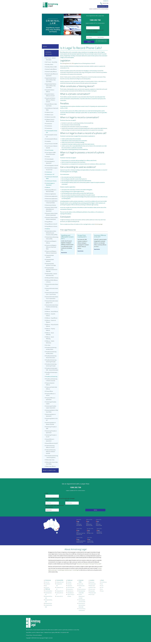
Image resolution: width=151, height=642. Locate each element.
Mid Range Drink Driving (48, 603)
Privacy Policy (29, 635)
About (102, 580)
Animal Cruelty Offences (51, 69)
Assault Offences (47, 583)
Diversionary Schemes (51, 205)
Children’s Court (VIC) (50, 117)
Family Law (70, 580)
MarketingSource (49, 507)
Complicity (48, 141)
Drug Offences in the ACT (51, 224)
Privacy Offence (49, 391)
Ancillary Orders (49, 64)
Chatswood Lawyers (93, 583)
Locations (92, 580)
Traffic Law (47, 589)
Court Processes (49, 150)
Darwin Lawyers (92, 594)
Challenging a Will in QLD (59, 582)
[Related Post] (67, 244)
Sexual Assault (47, 587)
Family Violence (70, 585)
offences (48, 309)
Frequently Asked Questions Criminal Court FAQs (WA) (51, 269)
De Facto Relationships (71, 587)
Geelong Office (99, 528)
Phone (100, 34)
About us (62, 11)
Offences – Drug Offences (52, 318)
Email (46, 493)
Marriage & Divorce (70, 589)
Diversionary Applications (51, 196)
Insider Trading (81, 583)
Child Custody (69, 583)
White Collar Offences (51, 466)
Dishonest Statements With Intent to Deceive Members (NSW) (82, 605)
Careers (83, 11)
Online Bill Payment (104, 582)
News (102, 589)
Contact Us (105, 1)
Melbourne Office (89, 519)
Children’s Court (49, 112)
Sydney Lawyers (92, 582)
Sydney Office (78, 519)
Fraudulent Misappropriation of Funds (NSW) (81, 596)
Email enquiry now (102, 40)
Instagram (88, 25)
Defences (48, 187)
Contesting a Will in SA (59, 596)
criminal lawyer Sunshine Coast (64, 570)
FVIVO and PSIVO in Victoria (52, 277)
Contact (77, 11)
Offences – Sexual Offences (52, 311)
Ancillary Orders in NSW (51, 66)
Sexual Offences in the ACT (52, 443)
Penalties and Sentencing (51, 376)
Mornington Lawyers (93, 592)
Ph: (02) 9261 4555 (65, 632)
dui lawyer (92, 563)
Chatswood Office (79, 537)
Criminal (48, 156)
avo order (98, 563)
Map (78, 521)
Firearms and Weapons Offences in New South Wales (51, 247)
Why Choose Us (69, 11)
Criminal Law (49, 172)
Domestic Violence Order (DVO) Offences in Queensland (51, 209)
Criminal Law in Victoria (51, 181)
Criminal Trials (47, 582)
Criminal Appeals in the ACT (52, 165)
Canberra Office (79, 528)
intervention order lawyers (82, 563)
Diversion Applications (51, 194)
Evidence (48, 228)
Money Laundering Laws (82, 589)
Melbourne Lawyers (92, 587)
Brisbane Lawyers (92, 585)
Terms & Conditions (37, 635)
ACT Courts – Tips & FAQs (51, 62)
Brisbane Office (98, 519)
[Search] (87, 11)
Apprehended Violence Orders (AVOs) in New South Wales (51, 79)
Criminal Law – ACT (50, 174)
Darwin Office (89, 537)
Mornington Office (90, 528)
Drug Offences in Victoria (51, 226)
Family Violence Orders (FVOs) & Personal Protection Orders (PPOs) (51, 232)
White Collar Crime (50, 460)
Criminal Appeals (49, 159)
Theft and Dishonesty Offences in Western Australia (51, 451)
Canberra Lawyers (92, 589)
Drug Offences (49, 221)
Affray (46, 585)
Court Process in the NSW (51, 143)
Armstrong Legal (47, 11)
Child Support (69, 582)
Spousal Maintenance (71, 592)
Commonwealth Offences (51, 139)
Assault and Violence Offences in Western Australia (50, 100)
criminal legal (76, 570)
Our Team (55, 11)
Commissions (49, 123)
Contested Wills (59, 580)
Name (89, 34)
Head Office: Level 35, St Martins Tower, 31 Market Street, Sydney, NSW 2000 (43, 632)
